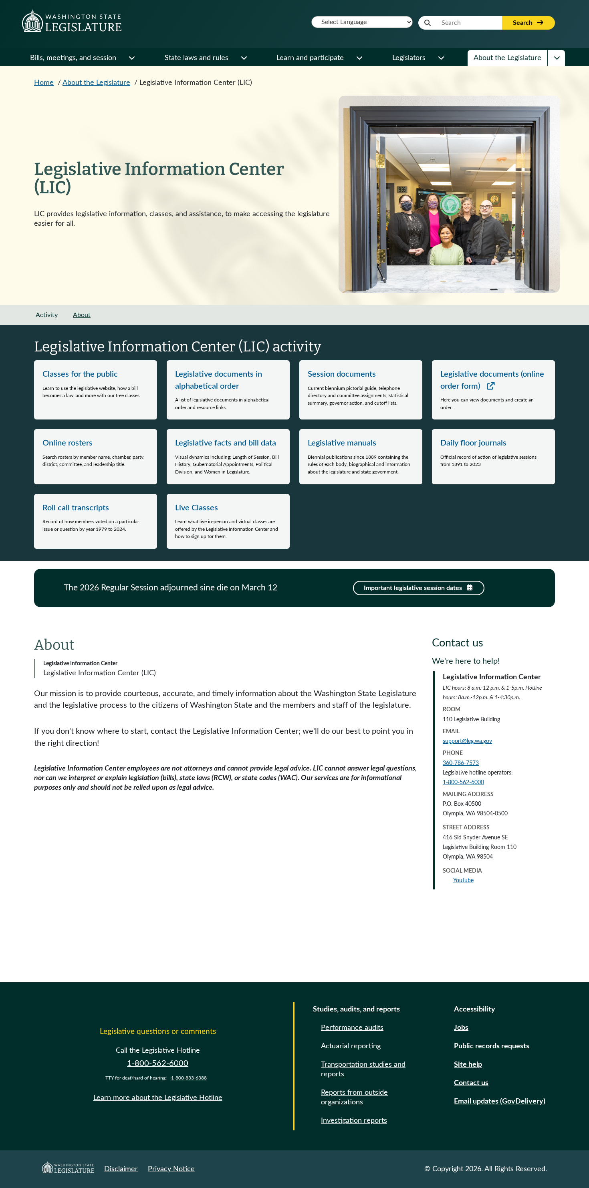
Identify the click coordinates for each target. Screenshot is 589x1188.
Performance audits (352, 1027)
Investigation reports (354, 1120)
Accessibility (474, 1009)
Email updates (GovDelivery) (499, 1101)
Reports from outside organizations (354, 1097)
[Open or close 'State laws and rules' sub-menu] (243, 58)
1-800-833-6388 (189, 1078)
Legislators (409, 58)
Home (44, 82)
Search (523, 23)
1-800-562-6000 (463, 782)
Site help (468, 1064)
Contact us (471, 1083)
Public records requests (491, 1046)
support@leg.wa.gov (467, 741)
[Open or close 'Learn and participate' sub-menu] (359, 58)
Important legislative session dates (414, 588)
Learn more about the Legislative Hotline (157, 1098)
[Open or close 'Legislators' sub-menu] (440, 58)
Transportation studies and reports (363, 1069)
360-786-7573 (461, 763)
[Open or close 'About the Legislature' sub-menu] (556, 58)
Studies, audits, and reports (356, 1009)
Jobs (461, 1027)
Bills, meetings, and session (73, 58)
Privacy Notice (171, 1169)
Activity (47, 315)
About (82, 315)
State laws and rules (196, 58)
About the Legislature (507, 58)
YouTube (463, 880)
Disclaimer (121, 1169)
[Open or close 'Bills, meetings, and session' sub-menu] (131, 58)
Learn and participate (310, 58)
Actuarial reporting (351, 1046)
